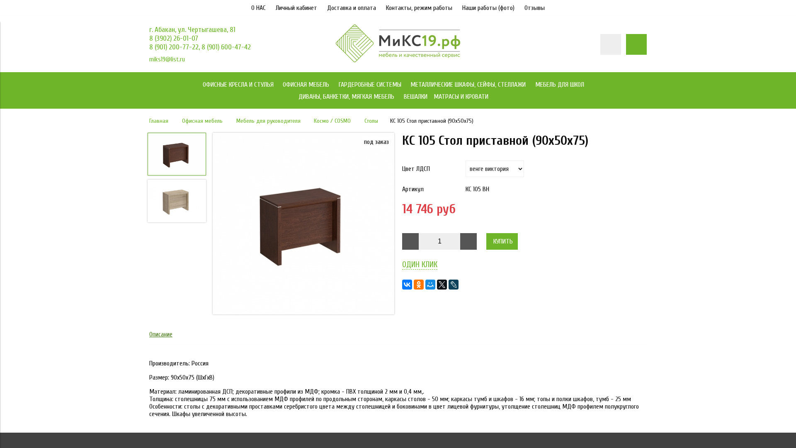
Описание (160, 334)
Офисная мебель (202, 120)
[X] (442, 285)
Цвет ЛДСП (416, 169)
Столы (371, 120)
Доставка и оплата (351, 8)
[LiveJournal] (454, 285)
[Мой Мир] (430, 285)
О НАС (258, 8)
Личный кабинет (296, 8)
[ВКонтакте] (407, 285)
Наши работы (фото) (488, 8)
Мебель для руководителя (268, 120)
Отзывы (534, 8)
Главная (158, 120)
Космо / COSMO (332, 120)
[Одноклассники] (419, 285)
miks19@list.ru (167, 59)
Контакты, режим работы (419, 8)
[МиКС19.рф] (398, 60)
